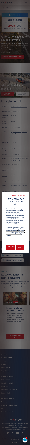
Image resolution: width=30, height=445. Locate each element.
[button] (19, 195)
